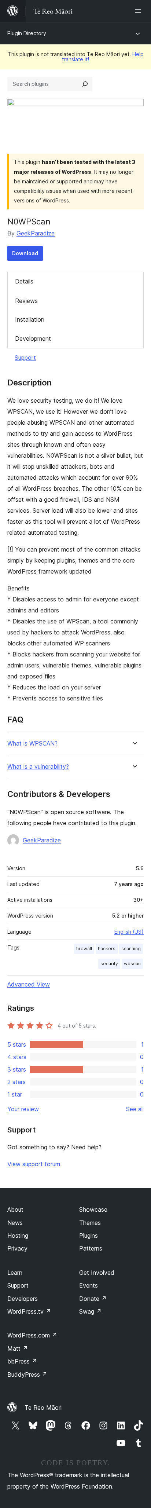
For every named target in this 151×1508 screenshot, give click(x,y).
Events (88, 1285)
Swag (90, 1311)
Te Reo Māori (43, 1407)
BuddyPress (27, 1374)
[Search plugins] (85, 84)
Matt (17, 1348)
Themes (90, 1222)
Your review (23, 1109)
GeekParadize (35, 233)
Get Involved (96, 1272)
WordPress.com (32, 1335)
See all (135, 1109)
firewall (84, 948)
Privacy (17, 1248)
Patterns (90, 1248)
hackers (106, 948)
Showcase (93, 1209)
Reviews (26, 300)
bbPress (22, 1361)
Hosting (17, 1235)
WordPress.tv (29, 1311)
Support (25, 357)
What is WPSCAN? (32, 743)
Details (24, 281)
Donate (93, 1298)
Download (25, 253)
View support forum (33, 1164)
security (109, 963)
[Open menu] (139, 11)
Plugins (88, 1235)
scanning (131, 948)
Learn (14, 1272)
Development (33, 338)
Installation (29, 319)
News (15, 1222)
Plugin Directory (26, 33)
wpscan (132, 963)
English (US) (129, 932)
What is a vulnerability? (38, 766)
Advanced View (28, 984)
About (15, 1209)
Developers (22, 1298)
